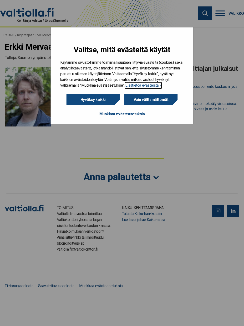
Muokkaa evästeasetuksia (122, 114)
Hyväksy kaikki (93, 99)
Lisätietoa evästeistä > (143, 85)
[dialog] (122, 75)
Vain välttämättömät (151, 99)
